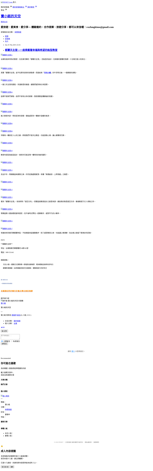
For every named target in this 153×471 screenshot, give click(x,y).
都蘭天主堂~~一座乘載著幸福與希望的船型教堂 (31, 50)
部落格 (7, 39)
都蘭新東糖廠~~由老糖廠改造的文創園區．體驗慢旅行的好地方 (25, 268)
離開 (12, 467)
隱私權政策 (88, 442)
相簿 (6, 36)
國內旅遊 (17, 321)
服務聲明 (96, 442)
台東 (15, 323)
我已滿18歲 (5, 467)
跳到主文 (4, 22)
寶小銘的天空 (11, 16)
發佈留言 (4, 344)
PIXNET (61, 442)
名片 (6, 41)
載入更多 (4, 331)
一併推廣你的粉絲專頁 (6, 283)
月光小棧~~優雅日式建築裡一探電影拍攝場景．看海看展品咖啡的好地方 (28, 264)
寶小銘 (3, 303)
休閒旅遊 (18, 32)
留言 (18, 315)
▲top (3, 327)
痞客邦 (14, 315)
